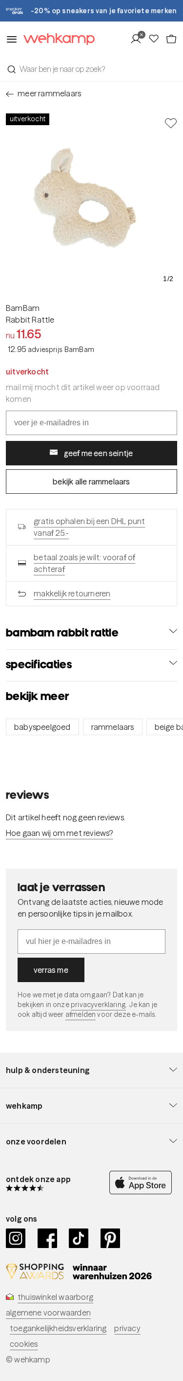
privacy (127, 1328)
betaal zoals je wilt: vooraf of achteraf (84, 563)
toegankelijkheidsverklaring (58, 1328)
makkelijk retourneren (72, 593)
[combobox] (91, 69)
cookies (24, 1344)
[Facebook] (48, 1238)
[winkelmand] (171, 39)
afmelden (80, 1014)
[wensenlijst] (156, 39)
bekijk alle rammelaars (91, 481)
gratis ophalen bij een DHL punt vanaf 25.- (89, 527)
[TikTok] (79, 1238)
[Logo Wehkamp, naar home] (56, 39)
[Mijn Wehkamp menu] (139, 39)
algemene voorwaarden (48, 1312)
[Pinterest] (111, 1238)
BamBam (23, 308)
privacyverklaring (98, 1004)
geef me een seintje (98, 453)
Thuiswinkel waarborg (55, 1297)
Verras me (51, 970)
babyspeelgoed (42, 727)
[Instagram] (16, 1238)
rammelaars (112, 727)
